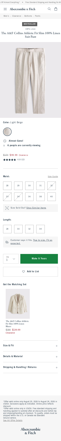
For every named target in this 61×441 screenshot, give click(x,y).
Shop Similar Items (36, 208)
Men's (6, 16)
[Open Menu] (4, 9)
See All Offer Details (12, 421)
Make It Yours (39, 259)
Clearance (16, 16)
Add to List (33, 272)
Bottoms (28, 16)
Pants (37, 16)
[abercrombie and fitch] (22, 9)
